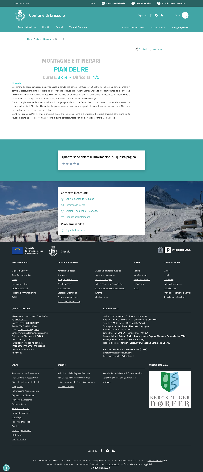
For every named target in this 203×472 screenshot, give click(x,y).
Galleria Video (170, 288)
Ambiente (62, 275)
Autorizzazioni (64, 288)
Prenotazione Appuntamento (25, 390)
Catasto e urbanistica (67, 292)
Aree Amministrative (21, 275)
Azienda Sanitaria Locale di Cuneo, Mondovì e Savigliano (128, 373)
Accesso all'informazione (133, 27)
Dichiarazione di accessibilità (25, 377)
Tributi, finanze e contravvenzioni (110, 288)
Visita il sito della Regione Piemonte (74, 373)
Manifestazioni (140, 275)
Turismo (98, 292)
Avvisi (136, 288)
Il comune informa (142, 279)
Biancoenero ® (112, 464)
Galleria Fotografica (173, 284)
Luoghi (167, 275)
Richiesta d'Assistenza (22, 399)
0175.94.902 (21, 319)
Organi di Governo (20, 270)
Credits (15, 426)
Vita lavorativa (101, 297)
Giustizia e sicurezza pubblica (108, 270)
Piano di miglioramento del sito (26, 382)
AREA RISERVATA (101, 467)
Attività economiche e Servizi (177, 292)
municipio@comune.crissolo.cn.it (33, 332)
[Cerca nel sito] (185, 15)
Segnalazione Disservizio (23, 395)
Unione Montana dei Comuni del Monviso (76, 382)
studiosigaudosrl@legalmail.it (120, 356)
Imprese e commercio (104, 275)
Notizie (137, 270)
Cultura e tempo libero (68, 297)
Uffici (14, 279)
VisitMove (107, 382)
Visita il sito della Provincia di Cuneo (74, 377)
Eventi (167, 270)
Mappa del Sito (19, 439)
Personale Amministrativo (24, 292)
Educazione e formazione (69, 301)
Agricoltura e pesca (66, 270)
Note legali (17, 417)
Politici (15, 297)
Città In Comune (155, 460)
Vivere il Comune (44, 39)
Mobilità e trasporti (103, 279)
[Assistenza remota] (165, 460)
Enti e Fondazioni (20, 288)
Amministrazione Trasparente (25, 373)
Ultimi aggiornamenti (21, 430)
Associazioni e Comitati (174, 297)
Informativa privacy (21, 413)
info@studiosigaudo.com (120, 352)
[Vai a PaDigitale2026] (174, 249)
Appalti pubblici (64, 284)
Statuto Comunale (20, 408)
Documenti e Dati (20, 284)
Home (30, 39)
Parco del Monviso (66, 386)
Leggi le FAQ (17, 386)
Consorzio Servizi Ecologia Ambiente (119, 377)
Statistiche (17, 435)
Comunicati (139, 284)
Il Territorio (168, 279)
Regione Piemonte (22, 3)
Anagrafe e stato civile (68, 279)
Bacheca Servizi (19, 404)
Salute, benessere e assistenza (109, 284)
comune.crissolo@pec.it (28, 329)
